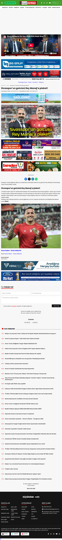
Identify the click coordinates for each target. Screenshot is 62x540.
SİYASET (24, 509)
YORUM (23, 516)
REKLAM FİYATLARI (15, 517)
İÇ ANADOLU (34, 518)
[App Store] (5, 533)
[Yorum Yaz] (0, 539)
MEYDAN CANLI (5, 509)
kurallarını (14, 306)
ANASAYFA (5, 7)
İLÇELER (22, 7)
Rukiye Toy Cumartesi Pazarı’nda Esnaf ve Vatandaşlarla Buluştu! (25, 464)
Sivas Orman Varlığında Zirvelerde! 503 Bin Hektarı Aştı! (21, 404)
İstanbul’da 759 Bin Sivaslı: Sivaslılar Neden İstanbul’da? (22, 439)
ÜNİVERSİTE (34, 511)
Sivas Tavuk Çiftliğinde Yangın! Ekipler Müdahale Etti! (21, 343)
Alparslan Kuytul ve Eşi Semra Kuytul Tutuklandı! (19, 414)
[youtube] (50, 3)
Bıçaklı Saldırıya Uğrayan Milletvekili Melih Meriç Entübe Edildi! (23, 409)
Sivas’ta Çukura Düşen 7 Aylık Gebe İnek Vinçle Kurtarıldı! (22, 338)
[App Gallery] (25, 533)
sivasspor (35, 322)
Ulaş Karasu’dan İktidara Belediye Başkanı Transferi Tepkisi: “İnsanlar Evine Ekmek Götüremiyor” (29, 378)
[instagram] (47, 3)
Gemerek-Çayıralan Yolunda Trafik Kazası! (18, 429)
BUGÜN (11, 7)
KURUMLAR (24, 514)
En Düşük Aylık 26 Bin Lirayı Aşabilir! (15, 384)
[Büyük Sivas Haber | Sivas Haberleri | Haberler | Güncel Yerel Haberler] (28, 3)
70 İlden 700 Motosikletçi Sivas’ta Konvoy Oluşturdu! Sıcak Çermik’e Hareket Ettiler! (30, 449)
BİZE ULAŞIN (4, 519)
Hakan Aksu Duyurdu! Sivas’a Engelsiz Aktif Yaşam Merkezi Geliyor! (25, 348)
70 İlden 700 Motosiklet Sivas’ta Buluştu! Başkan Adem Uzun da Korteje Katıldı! (28, 394)
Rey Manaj (27, 322)
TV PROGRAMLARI (29, 7)
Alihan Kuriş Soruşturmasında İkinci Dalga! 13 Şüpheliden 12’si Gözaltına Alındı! (28, 479)
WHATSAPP (24, 507)
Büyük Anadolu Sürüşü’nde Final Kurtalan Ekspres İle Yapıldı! (23, 353)
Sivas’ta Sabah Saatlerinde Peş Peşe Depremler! (19, 368)
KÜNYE (49, 7)
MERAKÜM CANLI (5, 513)
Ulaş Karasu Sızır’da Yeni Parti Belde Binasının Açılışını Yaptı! (23, 474)
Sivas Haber (5, 250)
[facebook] (41, 3)
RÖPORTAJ (38, 7)
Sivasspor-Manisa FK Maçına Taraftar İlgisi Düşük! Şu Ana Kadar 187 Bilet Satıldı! (29, 454)
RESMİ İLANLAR (56, 7)
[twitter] (44, 3)
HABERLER (16, 7)
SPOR (8, 85)
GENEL (23, 518)
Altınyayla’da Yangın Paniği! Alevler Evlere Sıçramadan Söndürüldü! (25, 424)
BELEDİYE (33, 509)
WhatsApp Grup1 (22, 82)
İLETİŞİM (44, 7)
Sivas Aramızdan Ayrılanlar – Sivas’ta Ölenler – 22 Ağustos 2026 (24, 419)
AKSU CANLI (14, 507)
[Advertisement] (31, 23)
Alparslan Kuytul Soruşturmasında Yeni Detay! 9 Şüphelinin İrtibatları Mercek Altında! (30, 434)
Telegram (41, 82)
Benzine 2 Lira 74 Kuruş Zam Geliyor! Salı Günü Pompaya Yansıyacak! (26, 373)
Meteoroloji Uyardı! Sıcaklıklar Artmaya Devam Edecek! (21, 399)
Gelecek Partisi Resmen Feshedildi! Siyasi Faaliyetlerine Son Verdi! (25, 444)
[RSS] (59, 534)
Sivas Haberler (16, 250)
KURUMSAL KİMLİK (5, 517)
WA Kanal (35, 82)
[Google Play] (15, 533)
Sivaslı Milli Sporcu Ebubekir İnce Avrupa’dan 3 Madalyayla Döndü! (25, 358)
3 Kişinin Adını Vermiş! (11, 469)
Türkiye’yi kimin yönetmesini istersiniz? (16, 363)
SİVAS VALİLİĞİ (25, 511)
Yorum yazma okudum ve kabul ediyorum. (17, 306)
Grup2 (29, 82)
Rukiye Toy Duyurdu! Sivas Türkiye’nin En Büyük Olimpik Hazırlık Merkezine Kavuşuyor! (30, 333)
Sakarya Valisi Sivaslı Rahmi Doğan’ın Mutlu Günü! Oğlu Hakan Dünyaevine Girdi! (29, 389)
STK (32, 514)
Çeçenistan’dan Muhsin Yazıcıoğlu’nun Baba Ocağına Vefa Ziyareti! (25, 459)
